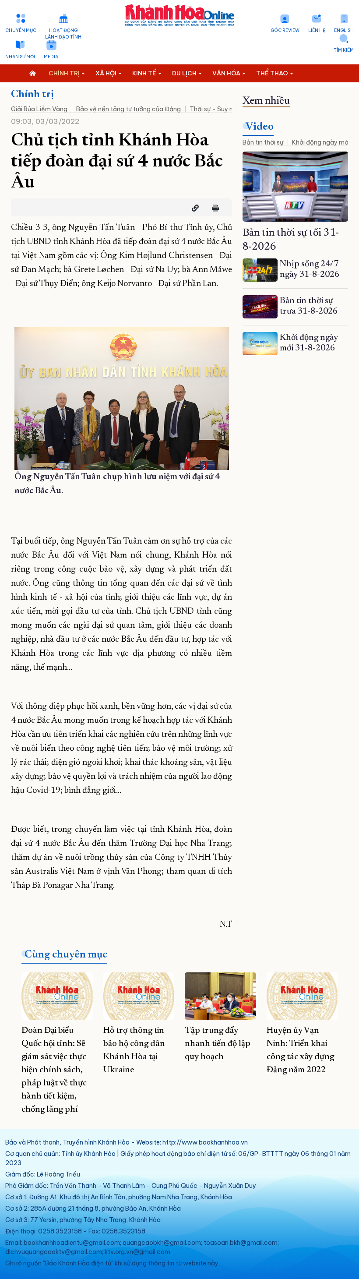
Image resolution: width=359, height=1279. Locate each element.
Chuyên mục (20, 30)
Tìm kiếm (344, 50)
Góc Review (285, 30)
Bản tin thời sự (263, 142)
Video (260, 127)
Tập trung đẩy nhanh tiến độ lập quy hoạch (217, 1043)
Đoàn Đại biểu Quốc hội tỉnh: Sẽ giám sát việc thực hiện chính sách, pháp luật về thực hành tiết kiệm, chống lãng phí (54, 1070)
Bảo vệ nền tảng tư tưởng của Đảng (128, 109)
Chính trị (32, 94)
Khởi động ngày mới (321, 142)
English (344, 30)
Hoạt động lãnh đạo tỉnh (63, 34)
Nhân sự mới (20, 57)
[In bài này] (213, 208)
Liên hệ (316, 30)
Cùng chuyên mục (66, 955)
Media (51, 57)
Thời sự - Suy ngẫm (218, 109)
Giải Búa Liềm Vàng (39, 109)
